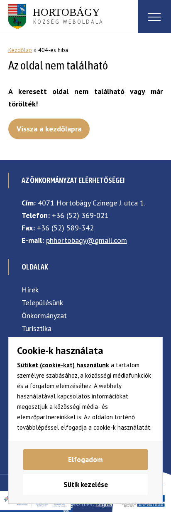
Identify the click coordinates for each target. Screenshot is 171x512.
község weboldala (68, 15)
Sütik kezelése (86, 484)
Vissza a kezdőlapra (49, 129)
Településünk (42, 302)
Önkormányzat (44, 315)
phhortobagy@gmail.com (86, 240)
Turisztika (36, 328)
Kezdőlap (20, 50)
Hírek (30, 289)
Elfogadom (85, 459)
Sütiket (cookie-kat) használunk (63, 365)
